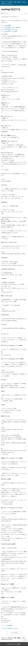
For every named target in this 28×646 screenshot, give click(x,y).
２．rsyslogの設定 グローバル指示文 (11, 27)
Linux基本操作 (9, 625)
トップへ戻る (24, 640)
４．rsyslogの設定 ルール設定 (9, 31)
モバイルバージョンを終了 (14, 644)
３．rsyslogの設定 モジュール (9, 29)
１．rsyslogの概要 (6, 25)
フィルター (15, 628)
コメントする (14, 632)
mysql (5, 628)
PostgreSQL (10, 628)
